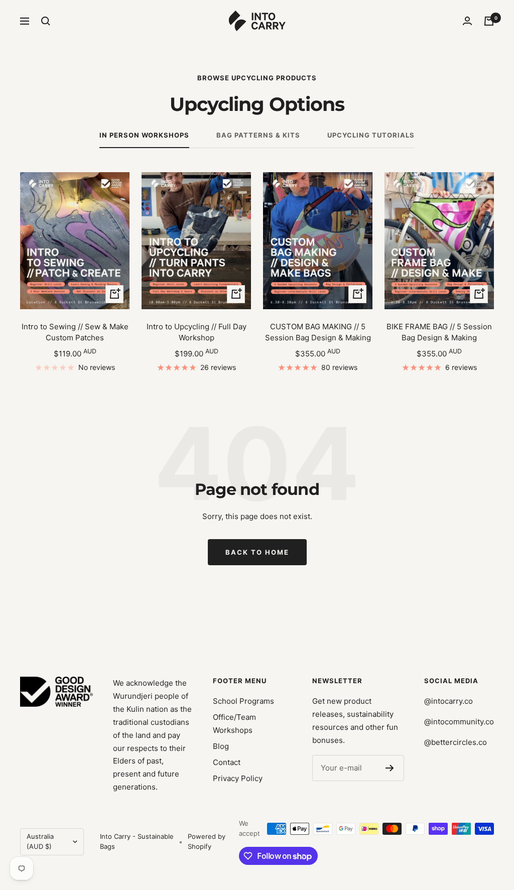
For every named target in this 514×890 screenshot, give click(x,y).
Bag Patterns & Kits (258, 135)
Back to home (257, 552)
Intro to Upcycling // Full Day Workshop (196, 332)
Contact (226, 762)
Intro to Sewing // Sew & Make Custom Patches (75, 332)
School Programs (243, 701)
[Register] (390, 768)
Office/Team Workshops (234, 723)
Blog (221, 746)
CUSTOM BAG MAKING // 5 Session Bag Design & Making (318, 332)
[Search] (45, 21)
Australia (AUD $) (40, 841)
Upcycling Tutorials (371, 135)
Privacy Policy (238, 778)
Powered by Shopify (206, 841)
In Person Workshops (144, 135)
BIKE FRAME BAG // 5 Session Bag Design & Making (439, 332)
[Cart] (489, 21)
